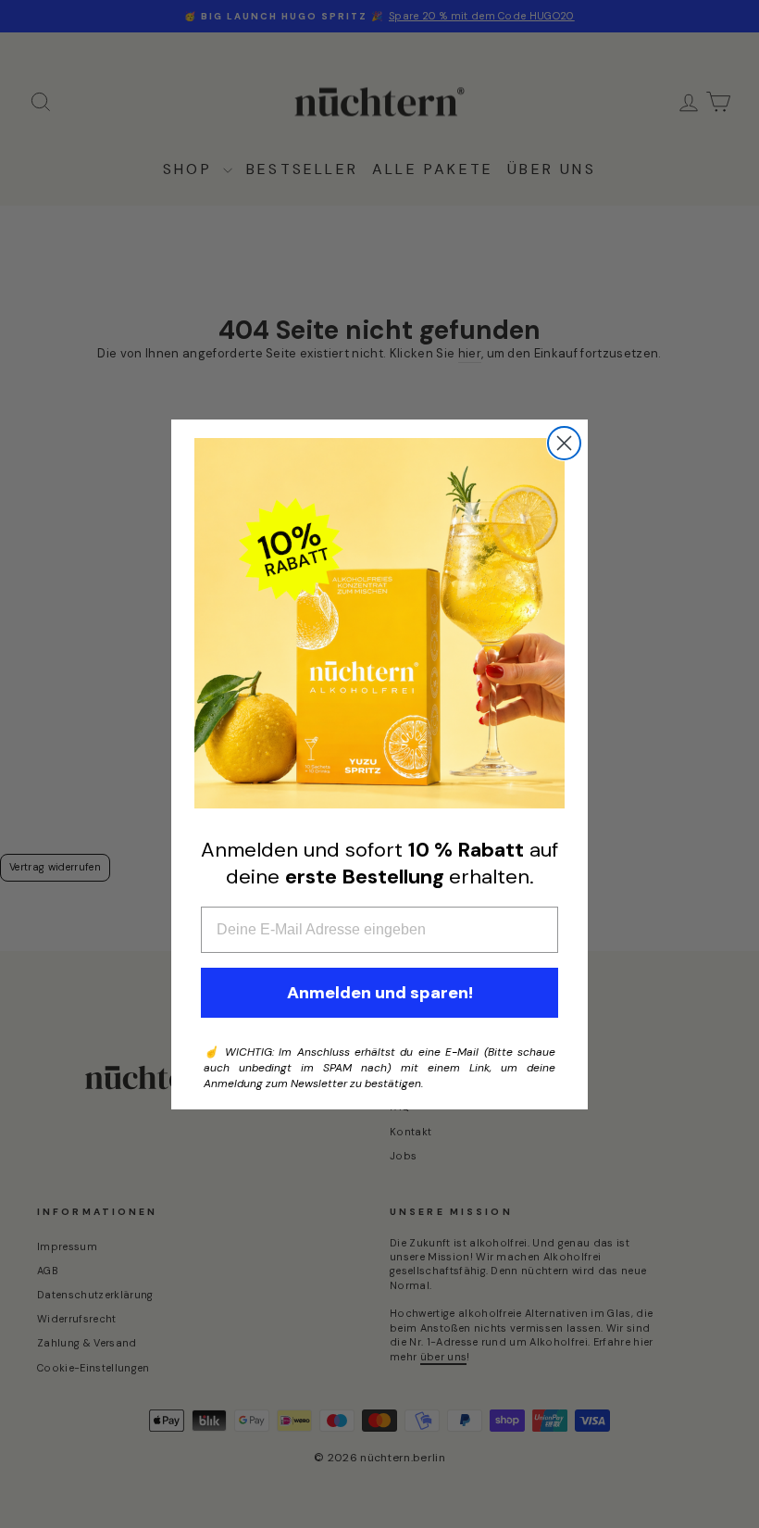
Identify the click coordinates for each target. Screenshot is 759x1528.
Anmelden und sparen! (380, 993)
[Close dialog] (564, 443)
